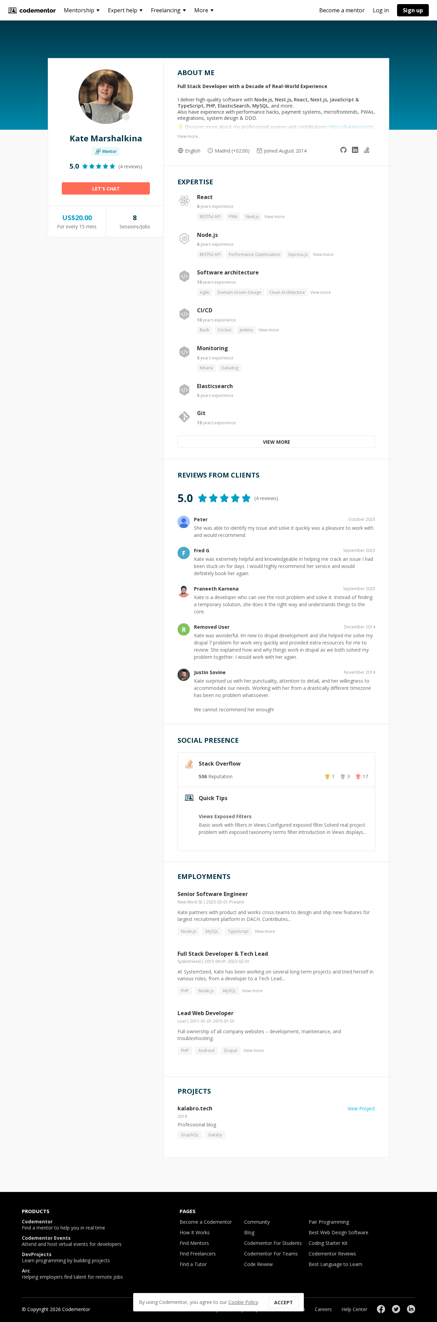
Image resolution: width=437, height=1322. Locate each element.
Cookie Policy (243, 1302)
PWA (233, 216)
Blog (249, 1232)
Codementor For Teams (271, 1253)
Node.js (207, 235)
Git (201, 413)
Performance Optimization (254, 254)
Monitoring (212, 348)
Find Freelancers (198, 1253)
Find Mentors (194, 1243)
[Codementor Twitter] (396, 1309)
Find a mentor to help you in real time (63, 1225)
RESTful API (210, 216)
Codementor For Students (273, 1243)
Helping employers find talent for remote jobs (72, 1274)
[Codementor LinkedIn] (411, 1309)
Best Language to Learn (335, 1264)
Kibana (206, 368)
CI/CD (204, 310)
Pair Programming (329, 1222)
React (205, 197)
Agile (204, 292)
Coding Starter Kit (328, 1243)
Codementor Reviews (332, 1253)
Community (257, 1222)
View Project (361, 1108)
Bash (204, 330)
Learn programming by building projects (66, 1257)
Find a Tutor (193, 1264)
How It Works (195, 1232)
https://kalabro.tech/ (351, 127)
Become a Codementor (206, 1222)
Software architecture (228, 272)
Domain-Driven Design (239, 292)
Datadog (229, 368)
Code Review (258, 1264)
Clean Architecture (287, 292)
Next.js (252, 216)
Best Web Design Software (338, 1232)
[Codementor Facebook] (381, 1309)
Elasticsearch (215, 386)
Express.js (298, 254)
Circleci (224, 330)
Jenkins (246, 330)
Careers (323, 1309)
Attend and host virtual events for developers (72, 1241)
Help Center (354, 1309)
